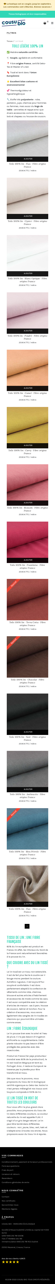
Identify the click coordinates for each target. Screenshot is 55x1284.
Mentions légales (9, 1209)
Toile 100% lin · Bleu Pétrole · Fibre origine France (27, 853)
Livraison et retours (11, 1174)
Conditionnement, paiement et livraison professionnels (27, 1162)
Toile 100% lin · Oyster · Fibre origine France (27, 222)
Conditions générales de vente (15, 1182)
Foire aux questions (10, 1166)
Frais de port (7, 1170)
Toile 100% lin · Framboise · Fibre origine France (27, 566)
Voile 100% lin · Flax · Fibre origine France (27, 910)
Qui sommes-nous (10, 1205)
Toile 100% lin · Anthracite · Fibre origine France (27, 796)
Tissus (10, 41)
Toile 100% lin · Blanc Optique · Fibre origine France (27, 280)
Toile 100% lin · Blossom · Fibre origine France (27, 509)
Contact (5, 1197)
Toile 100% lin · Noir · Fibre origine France (27, 738)
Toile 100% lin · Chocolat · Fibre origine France (27, 681)
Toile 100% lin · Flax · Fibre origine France (27, 165)
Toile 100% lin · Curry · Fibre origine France (27, 452)
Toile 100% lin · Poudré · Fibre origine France (27, 337)
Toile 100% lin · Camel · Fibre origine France (27, 394)
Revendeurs (7, 1178)
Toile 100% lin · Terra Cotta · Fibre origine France (27, 624)
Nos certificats (8, 1201)
